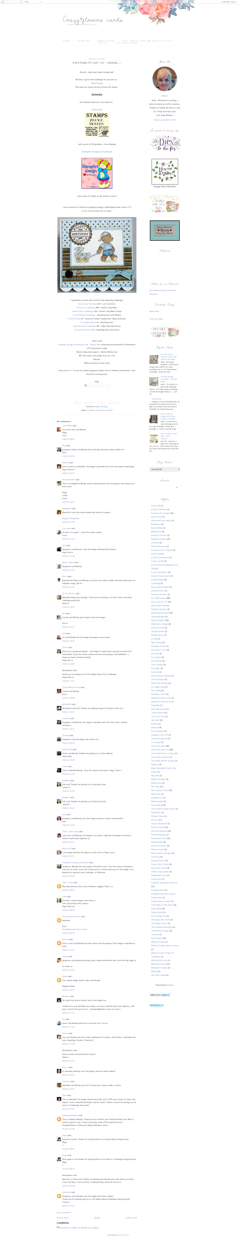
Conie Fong (156, 554)
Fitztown (155, 653)
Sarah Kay (155, 857)
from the (155, 672)
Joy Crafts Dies (158, 716)
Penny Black (156, 805)
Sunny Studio (157, 912)
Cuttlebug (155, 583)
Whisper (65, 996)
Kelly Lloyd (67, 749)
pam (64, 814)
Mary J (65, 1067)
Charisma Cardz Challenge (84, 326)
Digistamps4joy (158, 616)
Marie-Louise (68, 562)
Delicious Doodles (159, 594)
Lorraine (66, 718)
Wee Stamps (156, 938)
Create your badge (156, 319)
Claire (64, 766)
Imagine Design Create (161, 698)
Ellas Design (156, 642)
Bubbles (66, 780)
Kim (64, 445)
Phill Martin (156, 812)
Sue (64, 545)
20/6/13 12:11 (68, 950)
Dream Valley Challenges (83, 311)
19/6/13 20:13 (68, 729)
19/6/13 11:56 (68, 570)
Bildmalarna (156, 531)
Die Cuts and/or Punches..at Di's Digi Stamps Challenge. (169, 356)
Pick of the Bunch (159, 823)
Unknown (66, 1192)
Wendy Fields (154, 311)
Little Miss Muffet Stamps (162, 761)
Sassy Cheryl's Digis (160, 864)
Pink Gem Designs (159, 831)
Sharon (65, 462)
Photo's (154, 820)
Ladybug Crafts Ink (159, 735)
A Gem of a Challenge (86, 307)
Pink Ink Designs (158, 834)
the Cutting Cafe (158, 916)
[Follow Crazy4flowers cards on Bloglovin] (160, 996)
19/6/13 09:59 (68, 456)
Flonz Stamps (157, 664)
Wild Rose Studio (158, 964)
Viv (63, 1019)
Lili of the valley (158, 746)
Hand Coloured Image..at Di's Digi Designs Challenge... (168, 416)
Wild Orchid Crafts (159, 960)
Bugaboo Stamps (158, 539)
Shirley (65, 939)
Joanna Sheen (157, 713)
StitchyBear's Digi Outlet (162, 905)
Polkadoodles (157, 842)
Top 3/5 (103, 43)
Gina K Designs (157, 679)
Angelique (66, 508)
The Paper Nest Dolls (160, 920)
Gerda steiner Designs (161, 676)
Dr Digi (154, 639)
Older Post (131, 1217)
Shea (64, 1095)
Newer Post (62, 1217)
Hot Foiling (156, 690)
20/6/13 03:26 (68, 876)
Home (66, 41)
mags (64, 1135)
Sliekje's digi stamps (160, 871)
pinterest (114, 402)
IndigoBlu (155, 705)
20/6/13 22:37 (68, 1089)
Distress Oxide (157, 628)
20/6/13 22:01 (68, 1075)
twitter (101, 402)
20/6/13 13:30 (68, 970)
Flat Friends (156, 661)
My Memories (157, 798)
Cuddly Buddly (157, 579)
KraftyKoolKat (68, 479)
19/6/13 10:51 (68, 502)
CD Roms (155, 542)
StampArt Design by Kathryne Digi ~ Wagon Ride (79, 344)
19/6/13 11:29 (68, 539)
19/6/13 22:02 (68, 825)
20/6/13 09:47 (68, 933)
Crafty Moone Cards (71, 687)
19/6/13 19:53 (68, 712)
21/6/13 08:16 (68, 1169)
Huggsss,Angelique (70, 518)
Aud (64, 633)
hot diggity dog (158, 687)
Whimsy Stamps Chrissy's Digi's (165, 945)
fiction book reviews (71, 916)
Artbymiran (156, 524)
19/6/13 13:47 (68, 587)
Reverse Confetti (159, 846)
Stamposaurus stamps (161, 901)
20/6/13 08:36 (68, 890)
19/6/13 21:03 (68, 774)
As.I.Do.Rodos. (68, 593)
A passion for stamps (160, 513)
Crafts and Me (157, 561)
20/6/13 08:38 (68, 910)
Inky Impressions (158, 709)
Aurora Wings (157, 528)
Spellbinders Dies (159, 875)
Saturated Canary (159, 868)
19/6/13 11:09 (68, 522)
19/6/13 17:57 (68, 681)
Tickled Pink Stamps (160, 931)
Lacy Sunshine (157, 731)
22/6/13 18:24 (68, 1186)
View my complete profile (165, 120)
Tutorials (155, 934)
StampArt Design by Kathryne (97, 151)
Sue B (65, 647)
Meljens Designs (158, 779)
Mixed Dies (156, 794)
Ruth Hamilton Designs (161, 853)
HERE (128, 207)
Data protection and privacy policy (147, 41)
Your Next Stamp (158, 975)
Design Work (106, 41)
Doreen (65, 735)
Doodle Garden (157, 631)
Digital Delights (158, 620)
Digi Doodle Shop (158, 605)
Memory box (156, 783)
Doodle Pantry (157, 635)
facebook (89, 402)
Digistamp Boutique (160, 613)
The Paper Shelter (159, 923)
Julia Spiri (155, 720)
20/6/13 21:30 (68, 1061)
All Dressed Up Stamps (161, 520)
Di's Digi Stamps (158, 598)
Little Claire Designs (160, 757)
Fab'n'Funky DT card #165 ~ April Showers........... (169, 436)
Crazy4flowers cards (93, 19)
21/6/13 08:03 (68, 1149)
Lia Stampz (156, 742)
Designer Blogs (123, 1235)
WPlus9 (154, 971)
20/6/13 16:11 (68, 990)
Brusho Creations (159, 535)
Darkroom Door (158, 591)
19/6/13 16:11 (68, 627)
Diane (64, 976)
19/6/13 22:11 (68, 842)
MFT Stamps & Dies (159, 790)
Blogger (170, 985)
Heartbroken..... (158, 399)
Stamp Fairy (156, 879)
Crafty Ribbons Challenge (84, 315)
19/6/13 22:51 (68, 856)
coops (65, 956)
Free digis (155, 668)
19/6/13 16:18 (68, 641)
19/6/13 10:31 (68, 473)
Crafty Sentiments (159, 572)
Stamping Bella (157, 890)
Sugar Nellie (156, 908)
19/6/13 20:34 (68, 743)
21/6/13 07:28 (68, 1129)
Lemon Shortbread (159, 738)
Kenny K (154, 727)
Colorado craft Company (162, 550)
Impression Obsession (161, 701)
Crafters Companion (160, 557)
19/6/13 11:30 (68, 556)
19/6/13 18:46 (68, 698)
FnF (71, 370)
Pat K (64, 576)
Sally (64, 896)
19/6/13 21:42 (68, 791)
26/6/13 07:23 (68, 1206)
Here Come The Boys (88, 304)
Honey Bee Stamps (159, 683)
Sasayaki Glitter (158, 860)
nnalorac (66, 1081)
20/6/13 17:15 (68, 1013)
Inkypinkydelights (70, 1115)
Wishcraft (66, 848)
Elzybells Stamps (158, 646)
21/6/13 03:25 (68, 1109)
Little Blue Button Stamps (163, 753)
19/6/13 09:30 (68, 439)
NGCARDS (66, 704)
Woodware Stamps (159, 968)
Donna (65, 1033)
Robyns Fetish (157, 849)
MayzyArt (155, 775)
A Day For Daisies (159, 509)
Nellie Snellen (157, 801)
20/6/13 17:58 (68, 1044)
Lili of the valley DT (159, 749)
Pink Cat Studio (158, 827)
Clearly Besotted (158, 546)
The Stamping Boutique (161, 927)
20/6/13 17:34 (68, 1027)
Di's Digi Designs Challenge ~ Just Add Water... (169, 379)
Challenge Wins (127, 43)
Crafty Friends (74, 319)
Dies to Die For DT (159, 602)
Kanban (154, 724)
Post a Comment (64, 1212)
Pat (63, 613)
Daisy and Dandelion (160, 587)
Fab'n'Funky (97, 83)
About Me (84, 41)
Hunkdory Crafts (158, 694)
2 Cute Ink (155, 506)
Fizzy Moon (156, 657)
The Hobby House (88, 322)
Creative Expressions (160, 576)
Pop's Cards (67, 882)
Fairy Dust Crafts (158, 650)
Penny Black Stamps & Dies (163, 809)
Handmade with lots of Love (74, 929)
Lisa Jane (66, 528)
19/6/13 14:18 (68, 607)
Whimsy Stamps (158, 942)
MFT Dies (155, 786)
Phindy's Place (157, 816)
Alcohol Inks (156, 517)
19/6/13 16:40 (68, 664)
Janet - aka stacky (70, 831)
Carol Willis (67, 425)
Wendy (165, 96)
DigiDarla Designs (159, 609)
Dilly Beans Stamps (159, 624)
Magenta (155, 764)
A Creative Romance (83, 330)
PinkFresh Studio (158, 838)
